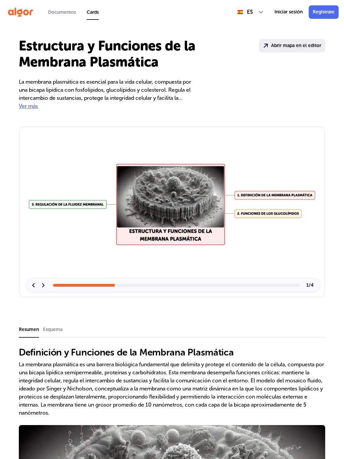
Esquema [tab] (52, 329)
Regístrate (324, 12)
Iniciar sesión (288, 12)
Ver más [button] (28, 106)
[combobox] (250, 12)
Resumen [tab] (29, 329)
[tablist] (73, 12)
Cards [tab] (93, 12)
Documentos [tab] (62, 12)
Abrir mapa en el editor (296, 45)
